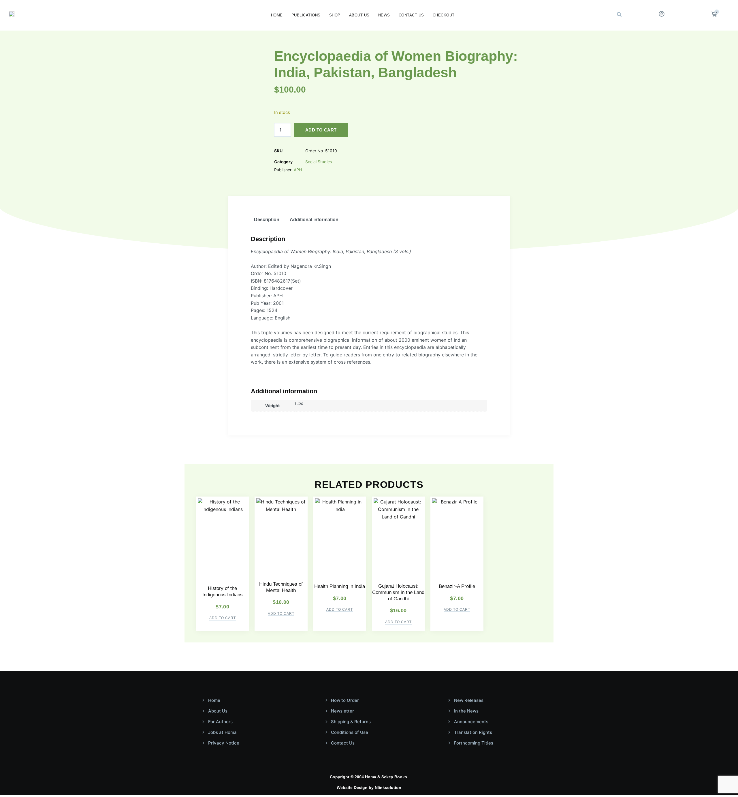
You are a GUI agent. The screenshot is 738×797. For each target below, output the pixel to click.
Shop (334, 15)
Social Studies (318, 161)
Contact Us (411, 15)
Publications (306, 15)
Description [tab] (266, 219)
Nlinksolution (388, 787)
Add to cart (320, 129)
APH (298, 169)
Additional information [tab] (314, 219)
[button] (619, 14)
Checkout (444, 15)
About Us (359, 15)
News (384, 15)
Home (277, 15)
